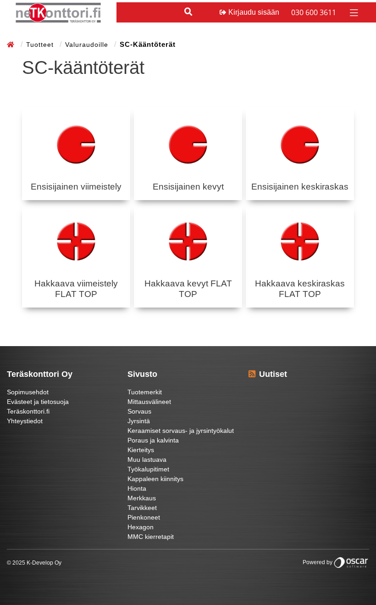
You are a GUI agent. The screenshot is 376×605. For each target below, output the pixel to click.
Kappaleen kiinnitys (155, 478)
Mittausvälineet (149, 401)
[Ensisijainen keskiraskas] (299, 145)
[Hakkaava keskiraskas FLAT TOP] (299, 241)
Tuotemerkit (144, 392)
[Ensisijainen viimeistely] (76, 145)
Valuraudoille (88, 44)
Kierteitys (140, 450)
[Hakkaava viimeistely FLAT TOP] (76, 241)
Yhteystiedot (25, 421)
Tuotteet (41, 44)
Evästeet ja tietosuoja (38, 401)
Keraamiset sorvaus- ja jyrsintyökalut (180, 430)
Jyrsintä (138, 421)
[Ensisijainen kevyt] (188, 145)
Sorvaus (139, 411)
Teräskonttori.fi (28, 411)
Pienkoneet (143, 517)
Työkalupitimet (148, 469)
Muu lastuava (146, 459)
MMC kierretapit (150, 536)
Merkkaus (141, 498)
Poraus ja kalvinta (153, 440)
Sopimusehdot (28, 392)
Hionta (136, 488)
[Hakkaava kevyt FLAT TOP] (188, 241)
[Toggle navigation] (353, 12)
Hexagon (140, 527)
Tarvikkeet (142, 507)
